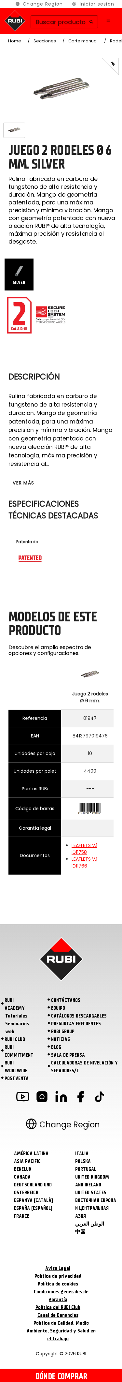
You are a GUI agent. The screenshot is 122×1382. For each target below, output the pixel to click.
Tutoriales (16, 1016)
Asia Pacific (27, 1161)
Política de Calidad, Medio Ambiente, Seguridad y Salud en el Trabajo (61, 1331)
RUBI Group (63, 1031)
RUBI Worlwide (16, 1067)
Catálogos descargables (79, 1016)
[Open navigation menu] (108, 21)
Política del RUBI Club (57, 1307)
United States (90, 1193)
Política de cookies (58, 1284)
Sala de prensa (68, 1055)
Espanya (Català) (33, 1200)
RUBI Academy (15, 1004)
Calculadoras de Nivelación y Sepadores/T (84, 1067)
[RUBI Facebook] (80, 1098)
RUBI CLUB (15, 1039)
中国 (80, 1232)
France (21, 1216)
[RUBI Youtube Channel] (22, 1098)
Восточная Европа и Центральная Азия (95, 1208)
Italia (81, 1153)
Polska (83, 1161)
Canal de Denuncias (57, 1315)
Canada (22, 1177)
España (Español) (33, 1208)
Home (14, 41)
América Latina (31, 1153)
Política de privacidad (57, 1276)
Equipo (58, 1008)
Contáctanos (65, 1000)
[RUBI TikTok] (99, 1098)
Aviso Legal (57, 1268)
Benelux (23, 1169)
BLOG (56, 1047)
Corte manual (83, 41)
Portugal (85, 1169)
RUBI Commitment (19, 1051)
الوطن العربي (89, 1224)
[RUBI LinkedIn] (61, 1098)
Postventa (17, 1078)
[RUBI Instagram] (41, 1098)
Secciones (45, 41)
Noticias (60, 1039)
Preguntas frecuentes (76, 1024)
